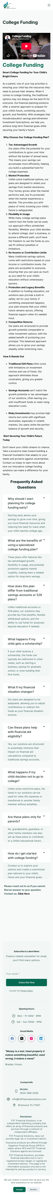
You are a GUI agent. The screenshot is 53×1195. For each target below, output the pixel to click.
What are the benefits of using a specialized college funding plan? (25, 545)
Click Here (24, 893)
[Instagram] (31, 1038)
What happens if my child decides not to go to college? (25, 776)
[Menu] (49, 5)
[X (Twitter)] (21, 1038)
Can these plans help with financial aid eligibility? (22, 732)
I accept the (21, 991)
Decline (33, 1189)
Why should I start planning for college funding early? (21, 503)
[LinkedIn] (41, 1038)
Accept (19, 1189)
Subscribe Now (27, 982)
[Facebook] (12, 1038)
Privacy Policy (26, 991)
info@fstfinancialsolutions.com (29, 1099)
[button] (26, 503)
